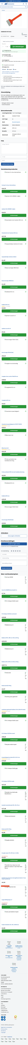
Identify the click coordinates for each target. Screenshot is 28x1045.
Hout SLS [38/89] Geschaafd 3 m (9, 590)
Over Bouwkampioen (6, 988)
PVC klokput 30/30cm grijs (8, 781)
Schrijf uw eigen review (14, 544)
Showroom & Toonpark (6, 992)
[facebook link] (2, 1017)
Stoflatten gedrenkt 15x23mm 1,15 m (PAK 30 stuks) (13, 709)
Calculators (4, 993)
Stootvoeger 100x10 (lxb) (7, 519)
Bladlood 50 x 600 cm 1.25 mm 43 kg (10, 661)
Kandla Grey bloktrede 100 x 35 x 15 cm (11, 805)
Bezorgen (3, 1007)
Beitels (3, 10)
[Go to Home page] (9, 4)
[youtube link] (4, 1020)
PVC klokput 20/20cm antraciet (9, 613)
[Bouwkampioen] (24, 35)
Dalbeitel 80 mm (5, 495)
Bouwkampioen (16, 122)
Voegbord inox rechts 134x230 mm (10, 376)
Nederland (9, 1036)
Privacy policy (4, 1029)
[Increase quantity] (9, 46)
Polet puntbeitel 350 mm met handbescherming (13, 472)
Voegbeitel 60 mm (6, 400)
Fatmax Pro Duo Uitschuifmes (9, 185)
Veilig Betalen (4, 1010)
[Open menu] (2, 3)
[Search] (26, 7)
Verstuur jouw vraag (7, 164)
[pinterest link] (2, 1020)
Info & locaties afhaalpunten (8, 73)
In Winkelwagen (14, 191)
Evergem (10, 69)
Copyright (3, 1032)
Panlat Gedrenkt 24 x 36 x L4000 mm (10, 924)
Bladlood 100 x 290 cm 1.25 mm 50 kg (10, 637)
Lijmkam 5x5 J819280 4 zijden (8, 209)
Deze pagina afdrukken (14, 536)
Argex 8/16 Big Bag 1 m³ (7, 899)
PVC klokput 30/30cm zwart (8, 733)
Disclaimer (3, 1030)
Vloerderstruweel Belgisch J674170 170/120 (12, 424)
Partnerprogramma (5, 999)
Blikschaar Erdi (5, 448)
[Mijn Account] (23, 3)
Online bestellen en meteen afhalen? (10, 71)
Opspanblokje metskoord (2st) (9, 256)
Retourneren (4, 1008)
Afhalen (3, 1005)
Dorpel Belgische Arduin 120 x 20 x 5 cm (11, 757)
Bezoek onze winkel (5, 990)
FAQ (2, 1003)
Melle (5, 69)
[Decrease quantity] (3, 46)
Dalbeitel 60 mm (5, 304)
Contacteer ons (5, 1012)
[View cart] (26, 3)
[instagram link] (4, 1017)
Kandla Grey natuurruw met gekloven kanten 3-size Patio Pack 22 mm (14, 878)
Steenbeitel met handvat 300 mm (10, 232)
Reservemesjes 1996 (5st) (7, 280)
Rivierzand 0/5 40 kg (6, 685)
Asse (15, 69)
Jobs (2, 997)
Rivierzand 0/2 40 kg (6, 829)
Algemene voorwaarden (6, 1027)
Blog (2, 995)
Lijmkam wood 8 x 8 (6, 328)
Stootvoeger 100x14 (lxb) (7, 352)
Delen (13, 36)
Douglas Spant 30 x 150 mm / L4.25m (10, 853)
